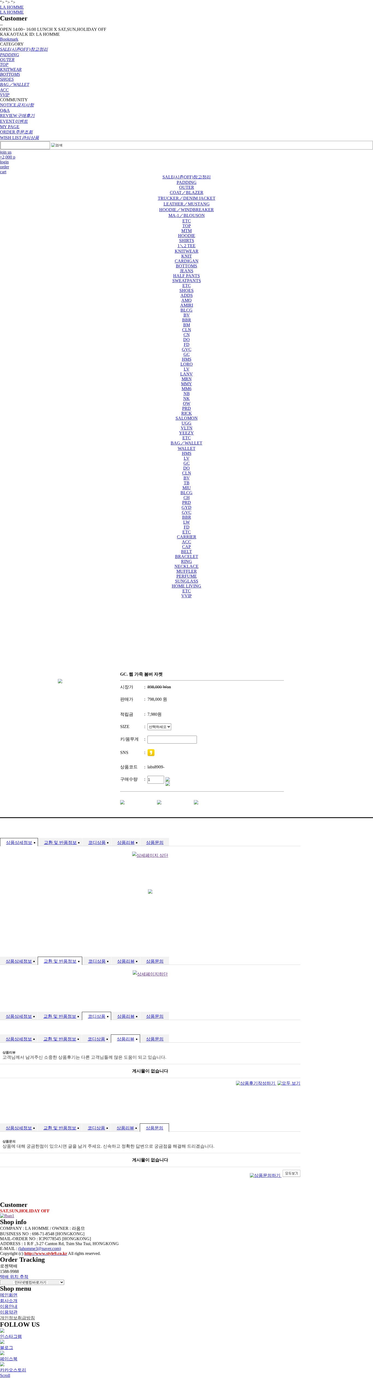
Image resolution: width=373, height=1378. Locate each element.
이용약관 (8, 1312)
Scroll (5, 1375)
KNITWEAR (187, 251)
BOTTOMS (186, 266)
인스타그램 (11, 1336)
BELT (186, 551)
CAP (186, 546)
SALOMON (187, 418)
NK (186, 398)
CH (186, 497)
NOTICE (17, 105)
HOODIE (186, 235)
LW (186, 522)
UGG (186, 423)
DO (186, 339)
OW (186, 403)
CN (186, 334)
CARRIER (186, 537)
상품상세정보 (19, 842)
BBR (186, 320)
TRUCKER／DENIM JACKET (186, 198)
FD (187, 344)
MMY (186, 383)
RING (186, 561)
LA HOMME (12, 7)
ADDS (186, 295)
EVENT (14, 121)
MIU (186, 487)
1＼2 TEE (186, 245)
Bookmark (9, 39)
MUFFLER (186, 571)
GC (186, 354)
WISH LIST (19, 137)
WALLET (187, 448)
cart (3, 171)
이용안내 (8, 1306)
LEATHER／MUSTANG (187, 204)
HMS (186, 359)
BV (186, 315)
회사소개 (8, 1300)
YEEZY (186, 433)
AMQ (186, 300)
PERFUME (186, 576)
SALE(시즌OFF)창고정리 (186, 177)
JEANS (186, 271)
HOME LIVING (186, 586)
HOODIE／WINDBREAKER (186, 209)
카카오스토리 (13, 1370)
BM (186, 325)
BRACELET (186, 556)
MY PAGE (9, 126)
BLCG (186, 310)
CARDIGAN (187, 261)
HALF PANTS (186, 275)
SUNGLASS (186, 581)
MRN (187, 379)
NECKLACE (186, 566)
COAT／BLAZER (186, 192)
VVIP (186, 595)
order (4, 167)
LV (187, 369)
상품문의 (155, 842)
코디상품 (97, 842)
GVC (186, 349)
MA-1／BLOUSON (186, 215)
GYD (186, 507)
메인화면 (8, 1295)
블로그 (6, 1347)
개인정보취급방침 (17, 1318)
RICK (186, 413)
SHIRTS (186, 240)
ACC (186, 541)
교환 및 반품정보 (60, 842)
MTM (186, 230)
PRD (186, 408)
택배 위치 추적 (14, 1276)
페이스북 (8, 1358)
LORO (186, 364)
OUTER (186, 187)
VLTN (187, 428)
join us (5, 152)
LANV (186, 374)
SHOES (186, 290)
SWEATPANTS (186, 280)
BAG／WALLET (186, 443)
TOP (186, 225)
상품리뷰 (126, 842)
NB (186, 393)
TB (187, 483)
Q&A (5, 110)
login (4, 162)
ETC (186, 221)
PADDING (187, 182)
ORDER (16, 132)
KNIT (186, 256)
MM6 (186, 388)
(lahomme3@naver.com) (39, 1248)
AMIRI (186, 305)
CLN (186, 329)
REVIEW (17, 115)
